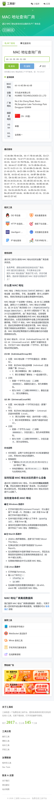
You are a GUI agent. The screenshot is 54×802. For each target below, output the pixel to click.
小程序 (36, 3)
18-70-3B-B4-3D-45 (37, 165)
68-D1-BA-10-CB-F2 (26, 171)
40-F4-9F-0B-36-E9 (20, 186)
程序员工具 (6, 762)
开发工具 (5, 749)
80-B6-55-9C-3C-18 (32, 193)
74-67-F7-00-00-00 (26, 158)
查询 (13, 66)
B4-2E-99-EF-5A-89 (13, 193)
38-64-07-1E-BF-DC (17, 165)
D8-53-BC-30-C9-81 (17, 177)
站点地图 (5, 789)
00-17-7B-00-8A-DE (32, 155)
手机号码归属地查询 (17, 647)
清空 (44, 66)
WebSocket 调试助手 (18, 633)
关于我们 (5, 780)
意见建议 (5, 785)
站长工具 (5, 745)
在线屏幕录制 (14, 654)
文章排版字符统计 (16, 626)
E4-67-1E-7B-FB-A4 (20, 162)
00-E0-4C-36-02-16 (20, 174)
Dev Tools (6, 767)
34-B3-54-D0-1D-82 (37, 190)
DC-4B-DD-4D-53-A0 (33, 180)
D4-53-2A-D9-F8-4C (17, 190)
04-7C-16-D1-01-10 (13, 168)
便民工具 (5, 740)
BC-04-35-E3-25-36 (13, 180)
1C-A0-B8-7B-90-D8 (13, 155)
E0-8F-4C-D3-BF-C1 (37, 177)
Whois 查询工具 (16, 640)
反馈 (48, 3)
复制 (28, 66)
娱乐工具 (5, 736)
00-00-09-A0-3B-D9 (26, 183)
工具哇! (11, 3)
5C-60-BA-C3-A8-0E (32, 168)
